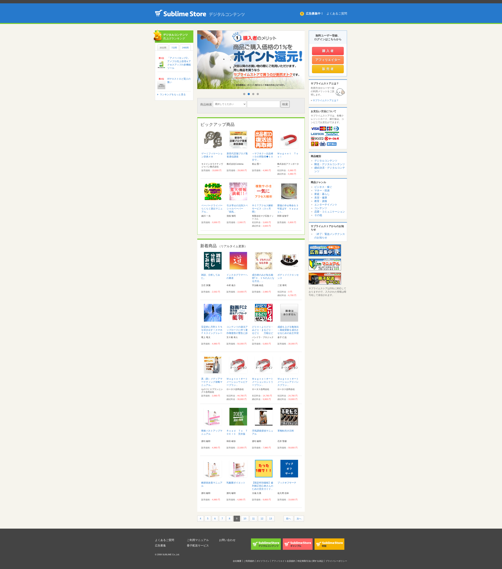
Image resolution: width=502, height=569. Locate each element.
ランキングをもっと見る (173, 94)
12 (262, 518)
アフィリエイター (327, 60)
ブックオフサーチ (286, 482)
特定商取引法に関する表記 (310, 561)
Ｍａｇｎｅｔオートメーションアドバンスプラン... (288, 381)
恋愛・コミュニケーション (329, 211)
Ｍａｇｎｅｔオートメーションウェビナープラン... (237, 381)
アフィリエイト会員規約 (283, 561)
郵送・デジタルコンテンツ (329, 164)
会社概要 (237, 561)
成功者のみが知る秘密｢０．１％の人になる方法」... (263, 278)
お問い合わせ (227, 540)
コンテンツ (320, 208)
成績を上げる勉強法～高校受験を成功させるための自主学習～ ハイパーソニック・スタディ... (288, 333)
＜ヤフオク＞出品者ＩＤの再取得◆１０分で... (262, 156)
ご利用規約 (249, 561)
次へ (299, 518)
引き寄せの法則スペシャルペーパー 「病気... (237, 208)
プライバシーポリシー (336, 561)
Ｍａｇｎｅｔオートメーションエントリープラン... (262, 381)
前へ (288, 518)
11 (253, 518)
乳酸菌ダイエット (235, 482)
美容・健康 (320, 197)
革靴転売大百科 (285, 430)
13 (270, 518)
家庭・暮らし (322, 194)
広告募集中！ (315, 13)
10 (245, 518)
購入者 (328, 51)
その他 (318, 215)
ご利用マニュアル (198, 540)
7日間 (174, 47)
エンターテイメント (325, 204)
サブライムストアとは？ (326, 100)
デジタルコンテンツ (325, 160)
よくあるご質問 (336, 13)
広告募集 (160, 545)
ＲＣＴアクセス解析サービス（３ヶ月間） (262, 208)
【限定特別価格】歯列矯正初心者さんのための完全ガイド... (262, 485)
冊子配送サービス (198, 545)
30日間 (163, 47)
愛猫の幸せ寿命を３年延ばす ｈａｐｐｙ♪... (287, 208)
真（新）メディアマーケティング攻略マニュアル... (211, 381)
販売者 (328, 69)
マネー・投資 (322, 190)
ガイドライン (262, 561)
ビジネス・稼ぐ (323, 186)
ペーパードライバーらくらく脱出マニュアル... (212, 208)
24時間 (185, 47)
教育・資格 (320, 201)
